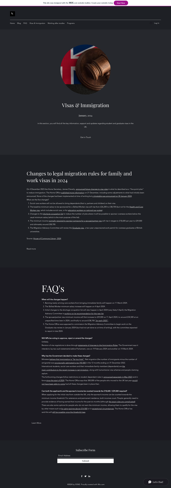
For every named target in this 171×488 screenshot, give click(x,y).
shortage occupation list (53, 214)
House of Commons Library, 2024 (47, 238)
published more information (72, 192)
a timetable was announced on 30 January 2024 (112, 196)
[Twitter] (85, 476)
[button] (85, 137)
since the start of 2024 (55, 380)
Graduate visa (78, 228)
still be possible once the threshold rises (68, 412)
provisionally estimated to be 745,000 (70, 363)
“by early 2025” (101, 320)
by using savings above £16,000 (74, 408)
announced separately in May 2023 (118, 377)
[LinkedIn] (89, 476)
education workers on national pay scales (85, 210)
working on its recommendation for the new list (84, 313)
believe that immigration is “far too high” (67, 359)
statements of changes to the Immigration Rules (98, 345)
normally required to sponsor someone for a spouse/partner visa (75, 221)
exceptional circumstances (103, 408)
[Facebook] (81, 476)
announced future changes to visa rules (92, 189)
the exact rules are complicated (122, 401)
